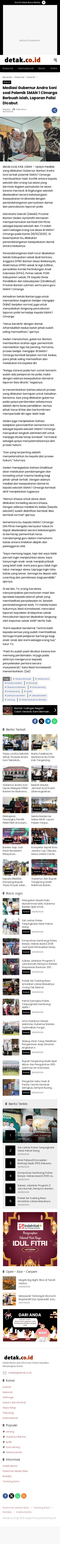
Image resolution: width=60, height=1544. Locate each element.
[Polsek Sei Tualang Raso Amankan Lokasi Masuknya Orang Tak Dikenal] (11, 987)
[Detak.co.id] (23, 59)
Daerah (7, 82)
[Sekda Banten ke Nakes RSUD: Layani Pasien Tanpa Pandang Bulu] (44, 805)
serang (11, 699)
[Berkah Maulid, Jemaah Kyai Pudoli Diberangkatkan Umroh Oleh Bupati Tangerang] (44, 774)
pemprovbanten (16, 695)
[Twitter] (41, 721)
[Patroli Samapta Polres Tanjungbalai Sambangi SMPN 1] (11, 1007)
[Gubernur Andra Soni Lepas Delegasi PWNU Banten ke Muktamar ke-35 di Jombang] (16, 774)
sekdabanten (39, 695)
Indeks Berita (10, 1466)
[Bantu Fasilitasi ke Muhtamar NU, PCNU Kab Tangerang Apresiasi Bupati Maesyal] (44, 742)
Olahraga (8, 1397)
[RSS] (23, 1496)
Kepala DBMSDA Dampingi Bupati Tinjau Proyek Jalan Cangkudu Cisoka (14, 882)
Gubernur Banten (16, 687)
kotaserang (13, 691)
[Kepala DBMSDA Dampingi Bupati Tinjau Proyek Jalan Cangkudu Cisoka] (16, 867)
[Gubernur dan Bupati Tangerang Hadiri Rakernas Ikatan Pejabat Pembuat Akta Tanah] (44, 867)
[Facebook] (35, 721)
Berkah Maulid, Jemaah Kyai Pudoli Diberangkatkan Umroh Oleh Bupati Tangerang (43, 788)
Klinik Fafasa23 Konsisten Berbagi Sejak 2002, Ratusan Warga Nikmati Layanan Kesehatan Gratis (34, 1162)
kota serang (39, 687)
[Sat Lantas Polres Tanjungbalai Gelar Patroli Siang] (11, 926)
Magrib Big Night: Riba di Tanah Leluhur (37, 1282)
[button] (55, 60)
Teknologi (8, 1413)
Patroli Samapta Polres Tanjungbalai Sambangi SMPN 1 (36, 1004)
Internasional (10, 1418)
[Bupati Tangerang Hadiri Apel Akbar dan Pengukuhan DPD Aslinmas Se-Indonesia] (11, 1067)
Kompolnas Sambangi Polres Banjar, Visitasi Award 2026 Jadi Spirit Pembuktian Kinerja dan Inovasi (39, 945)
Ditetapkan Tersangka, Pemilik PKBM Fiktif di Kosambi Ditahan (15, 820)
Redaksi (6, 109)
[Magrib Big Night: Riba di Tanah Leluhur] (9, 1283)
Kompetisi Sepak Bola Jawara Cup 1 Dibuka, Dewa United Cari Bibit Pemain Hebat (44, 851)
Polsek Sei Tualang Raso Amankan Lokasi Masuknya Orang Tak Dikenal (38, 984)
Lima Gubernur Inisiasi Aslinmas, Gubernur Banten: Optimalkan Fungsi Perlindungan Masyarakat (38, 1025)
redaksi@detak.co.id (20, 1372)
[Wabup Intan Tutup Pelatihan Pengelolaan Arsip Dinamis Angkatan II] (11, 1047)
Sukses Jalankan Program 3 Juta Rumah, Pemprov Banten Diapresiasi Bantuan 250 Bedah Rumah (39, 965)
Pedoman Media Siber (15, 1471)
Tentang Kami (11, 1481)
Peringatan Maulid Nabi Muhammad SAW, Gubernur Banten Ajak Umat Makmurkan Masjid (38, 905)
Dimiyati (33, 683)
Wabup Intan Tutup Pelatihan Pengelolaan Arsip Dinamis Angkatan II (39, 1044)
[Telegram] (48, 721)
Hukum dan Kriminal (14, 1402)
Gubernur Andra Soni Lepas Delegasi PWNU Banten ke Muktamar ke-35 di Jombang (15, 788)
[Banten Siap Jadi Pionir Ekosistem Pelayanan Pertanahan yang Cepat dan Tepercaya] (16, 836)
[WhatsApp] (54, 721)
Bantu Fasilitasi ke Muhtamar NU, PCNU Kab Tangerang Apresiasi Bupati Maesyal (43, 757)
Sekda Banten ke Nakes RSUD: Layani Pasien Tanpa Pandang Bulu (42, 820)
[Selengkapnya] (30, 1357)
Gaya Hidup (9, 1407)
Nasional (7, 1392)
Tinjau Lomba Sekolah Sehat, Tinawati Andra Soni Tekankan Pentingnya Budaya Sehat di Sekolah (16, 757)
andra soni (43, 678)
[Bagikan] (54, 110)
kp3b (29, 691)
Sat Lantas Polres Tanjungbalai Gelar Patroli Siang (37, 924)
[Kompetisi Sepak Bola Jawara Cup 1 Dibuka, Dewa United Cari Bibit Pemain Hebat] (44, 836)
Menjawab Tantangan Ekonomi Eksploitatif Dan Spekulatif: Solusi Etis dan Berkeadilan (38, 1297)
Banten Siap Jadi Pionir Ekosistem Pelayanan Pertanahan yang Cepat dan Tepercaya (13, 851)
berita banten (14, 683)
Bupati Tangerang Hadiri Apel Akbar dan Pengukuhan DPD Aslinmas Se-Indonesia (39, 1064)
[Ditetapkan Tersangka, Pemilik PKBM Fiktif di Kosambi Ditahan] (16, 805)
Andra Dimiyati (23, 678)
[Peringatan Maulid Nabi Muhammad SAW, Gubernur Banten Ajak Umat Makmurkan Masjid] (11, 906)
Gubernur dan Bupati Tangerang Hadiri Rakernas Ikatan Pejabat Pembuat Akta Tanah (43, 882)
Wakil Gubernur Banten (34, 699)
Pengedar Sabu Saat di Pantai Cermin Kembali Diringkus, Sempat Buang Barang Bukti (37, 1086)
